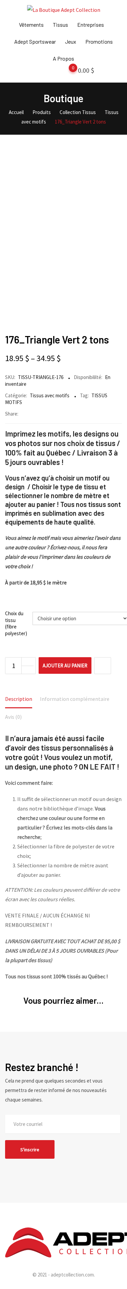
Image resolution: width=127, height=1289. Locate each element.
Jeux (70, 41)
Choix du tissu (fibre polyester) (16, 623)
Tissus (60, 24)
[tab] (18, 699)
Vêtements (31, 24)
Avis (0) (13, 716)
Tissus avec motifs (49, 395)
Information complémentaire (74, 698)
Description (18, 698)
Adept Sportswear (35, 41)
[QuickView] (102, 665)
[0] (66, 71)
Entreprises (90, 24)
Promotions (99, 41)
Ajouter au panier (65, 665)
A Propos (63, 58)
